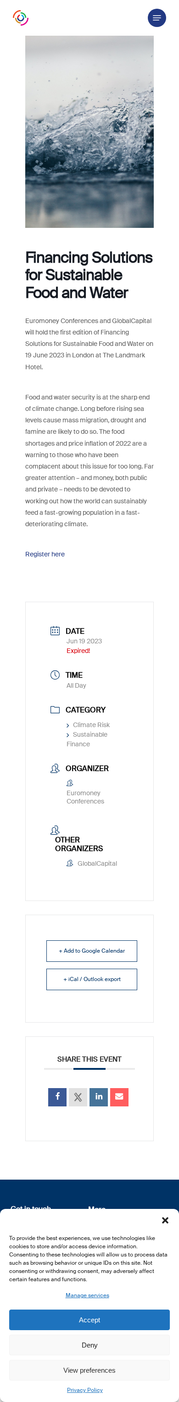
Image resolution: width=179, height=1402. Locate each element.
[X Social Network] (78, 1097)
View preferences (89, 1370)
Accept (89, 1320)
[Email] (119, 1097)
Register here (45, 554)
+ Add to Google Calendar (92, 950)
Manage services (87, 1295)
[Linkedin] (99, 1097)
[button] (165, 1220)
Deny (90, 1345)
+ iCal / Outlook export (92, 979)
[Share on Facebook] (57, 1097)
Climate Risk (91, 725)
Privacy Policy (85, 1390)
